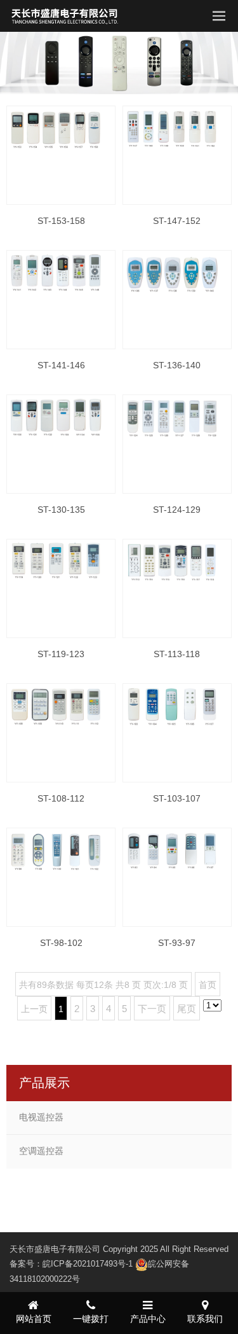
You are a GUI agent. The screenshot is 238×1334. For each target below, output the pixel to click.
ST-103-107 (177, 798)
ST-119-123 (60, 654)
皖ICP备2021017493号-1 (88, 1263)
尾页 (186, 1008)
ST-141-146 (61, 365)
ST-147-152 (177, 221)
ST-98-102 (61, 943)
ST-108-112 (60, 798)
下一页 (152, 1008)
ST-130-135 (61, 509)
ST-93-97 (176, 943)
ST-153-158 (61, 221)
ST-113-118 (177, 654)
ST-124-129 (177, 509)
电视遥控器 (41, 1117)
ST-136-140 (177, 365)
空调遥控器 (41, 1151)
